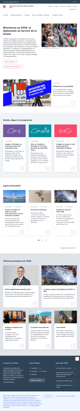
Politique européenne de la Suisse (64, 386)
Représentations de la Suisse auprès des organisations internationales (64, 374)
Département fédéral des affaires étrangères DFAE (21, 6)
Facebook (34, 368)
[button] (5, 15)
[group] (14, 213)
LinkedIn (33, 374)
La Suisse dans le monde (63, 368)
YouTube (43, 371)
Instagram (34, 371)
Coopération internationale (64, 381)
